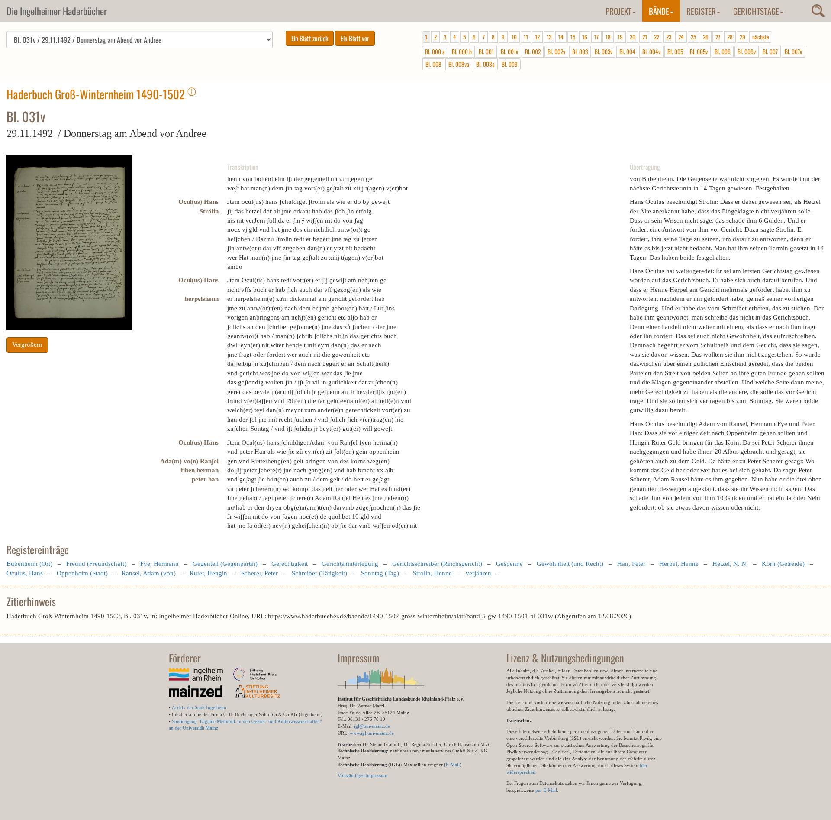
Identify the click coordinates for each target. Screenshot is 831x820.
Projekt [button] (618, 11)
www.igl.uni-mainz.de (372, 733)
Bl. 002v (556, 51)
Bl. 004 (627, 51)
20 (632, 36)
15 (572, 36)
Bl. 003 (580, 51)
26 (706, 36)
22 (656, 36)
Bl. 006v (747, 51)
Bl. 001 (486, 51)
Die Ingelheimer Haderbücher (56, 11)
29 (742, 36)
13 (549, 36)
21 (644, 36)
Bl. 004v (651, 51)
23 (668, 36)
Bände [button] (659, 11)
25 (693, 36)
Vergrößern (27, 344)
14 (561, 36)
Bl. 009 (510, 64)
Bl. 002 (533, 51)
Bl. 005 (675, 51)
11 (526, 36)
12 (537, 36)
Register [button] (701, 11)
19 (620, 36)
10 (514, 36)
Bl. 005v (699, 51)
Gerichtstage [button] (756, 11)
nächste (760, 36)
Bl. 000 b (462, 51)
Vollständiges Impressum (362, 775)
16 (584, 36)
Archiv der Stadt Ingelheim (199, 707)
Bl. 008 (433, 64)
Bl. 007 (770, 51)
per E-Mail (546, 790)
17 (596, 36)
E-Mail (453, 764)
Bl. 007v (793, 51)
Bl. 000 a (435, 51)
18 (608, 36)
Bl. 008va (458, 64)
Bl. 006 (723, 51)
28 (730, 36)
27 (717, 36)
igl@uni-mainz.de (372, 726)
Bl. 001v (509, 51)
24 (681, 36)
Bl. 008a (485, 64)
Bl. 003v (603, 51)
